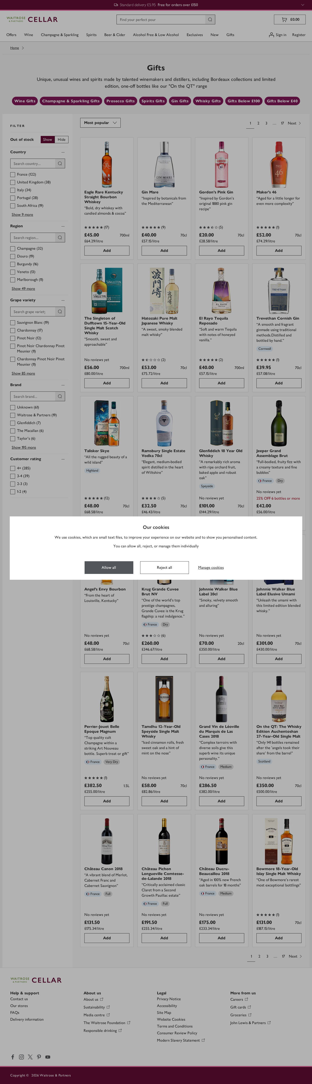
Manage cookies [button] (211, 567)
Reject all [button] (164, 567)
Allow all (109, 567)
